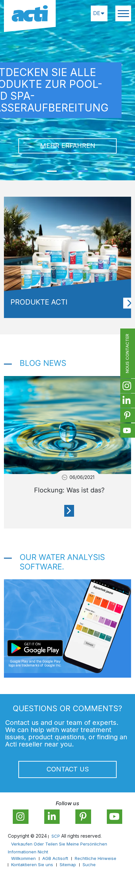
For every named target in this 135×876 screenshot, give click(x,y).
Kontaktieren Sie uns (32, 864)
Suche (89, 864)
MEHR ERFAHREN (67, 145)
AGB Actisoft (55, 858)
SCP (55, 836)
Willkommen (23, 858)
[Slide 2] (67, 171)
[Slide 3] (83, 171)
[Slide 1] (52, 171)
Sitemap (68, 864)
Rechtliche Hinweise (95, 858)
